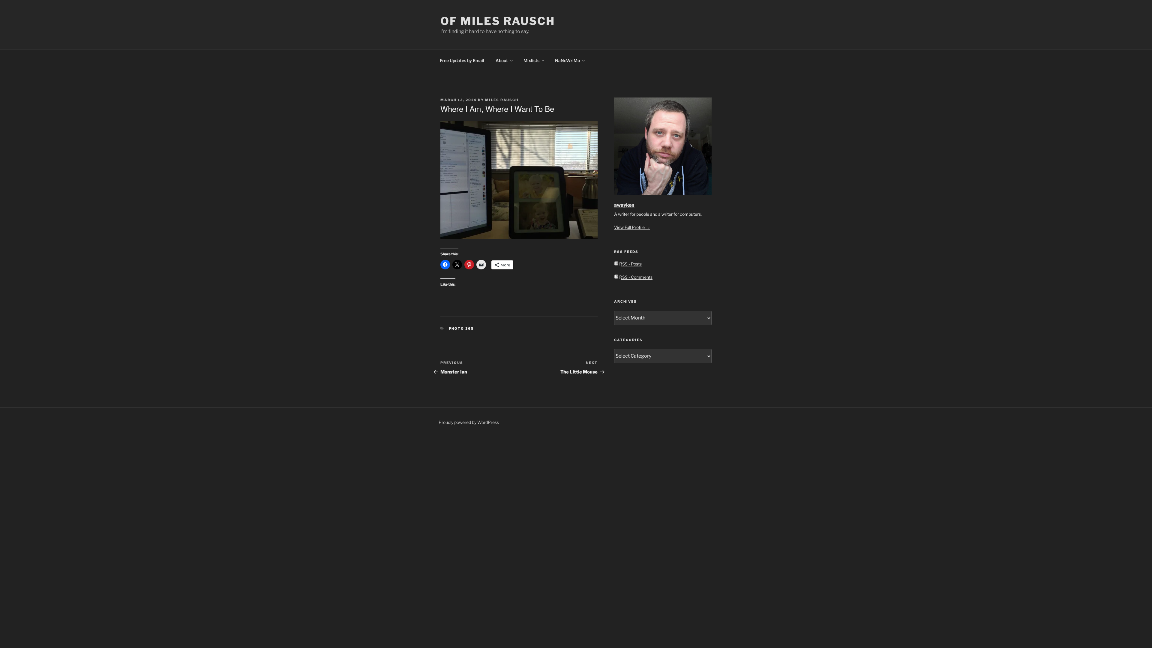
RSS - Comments (635, 277)
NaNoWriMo (567, 60)
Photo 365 (461, 328)
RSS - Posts (630, 263)
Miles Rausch (501, 100)
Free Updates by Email (462, 60)
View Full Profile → (632, 227)
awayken (624, 205)
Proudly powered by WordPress (469, 422)
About (502, 60)
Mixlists (531, 60)
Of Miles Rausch (497, 21)
